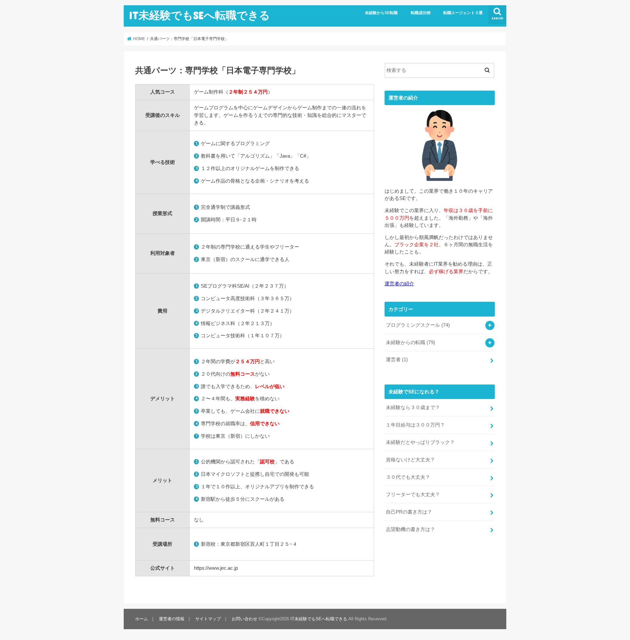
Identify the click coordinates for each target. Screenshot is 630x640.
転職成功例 (420, 13)
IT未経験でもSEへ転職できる (199, 15)
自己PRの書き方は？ (409, 512)
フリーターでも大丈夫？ (413, 494)
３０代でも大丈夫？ (408, 477)
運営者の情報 (171, 618)
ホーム (141, 618)
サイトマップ (208, 618)
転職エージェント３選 (463, 13)
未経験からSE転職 (381, 13)
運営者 (397, 359)
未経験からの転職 (410, 342)
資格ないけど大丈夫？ (410, 459)
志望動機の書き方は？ (410, 529)
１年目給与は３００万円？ (415, 425)
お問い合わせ (244, 618)
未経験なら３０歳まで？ (413, 407)
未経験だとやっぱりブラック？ (420, 442)
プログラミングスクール (418, 325)
